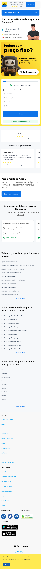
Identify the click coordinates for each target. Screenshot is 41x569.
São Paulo (4, 373)
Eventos (4, 443)
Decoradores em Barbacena (10, 287)
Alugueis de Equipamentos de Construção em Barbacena (18, 265)
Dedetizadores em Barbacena (10, 291)
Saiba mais (27, 559)
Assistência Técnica (7, 419)
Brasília (4, 395)
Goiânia (4, 388)
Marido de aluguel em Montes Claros (12, 345)
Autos (3, 429)
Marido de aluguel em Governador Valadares (14, 330)
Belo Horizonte (6, 392)
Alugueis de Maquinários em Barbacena (13, 269)
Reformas (4, 453)
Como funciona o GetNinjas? (14, 37)
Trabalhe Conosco (7, 486)
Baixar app (30, 4)
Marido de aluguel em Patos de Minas (12, 349)
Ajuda (3, 505)
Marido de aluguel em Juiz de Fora (11, 341)
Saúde (3, 458)
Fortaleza (4, 381)
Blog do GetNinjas (7, 491)
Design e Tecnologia (7, 438)
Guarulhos (4, 403)
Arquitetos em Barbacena (9, 276)
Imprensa (19, 551)
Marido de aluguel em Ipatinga (10, 338)
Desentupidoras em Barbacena (10, 295)
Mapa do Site (5, 501)
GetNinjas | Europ (6, 481)
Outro (8, 106)
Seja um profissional (11, 13)
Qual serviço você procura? (12, 90)
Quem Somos (5, 472)
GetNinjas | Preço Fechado (9, 476)
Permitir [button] (7, 564)
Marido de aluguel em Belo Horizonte (12, 316)
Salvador (4, 384)
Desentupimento (11, 98)
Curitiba (4, 399)
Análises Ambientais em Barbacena (11, 273)
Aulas (3, 424)
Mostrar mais (20, 298)
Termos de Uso (19, 553)
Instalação (9, 102)
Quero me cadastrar (11, 194)
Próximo (21, 114)
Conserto (9, 94)
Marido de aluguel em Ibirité (9, 334)
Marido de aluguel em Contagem (11, 323)
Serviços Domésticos (8, 463)
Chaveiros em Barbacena (9, 284)
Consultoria (5, 434)
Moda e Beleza (6, 448)
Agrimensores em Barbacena (10, 262)
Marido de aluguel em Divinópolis (11, 327)
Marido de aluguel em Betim (9, 319)
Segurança (5, 496)
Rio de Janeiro (6, 377)
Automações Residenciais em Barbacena (13, 280)
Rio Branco (5, 370)
